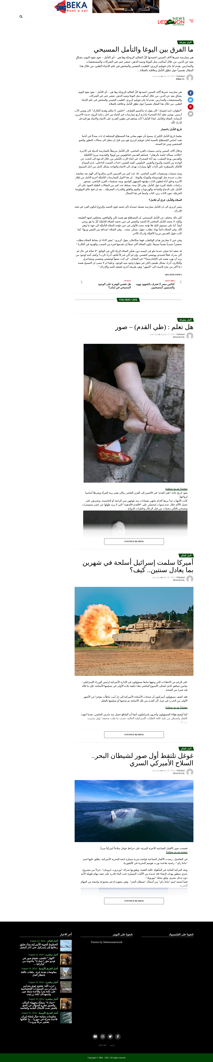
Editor (179, 79)
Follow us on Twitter (176, 488)
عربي (112, 1045)
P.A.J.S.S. (177, 337)
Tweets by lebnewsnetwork (106, 942)
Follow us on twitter (176, 852)
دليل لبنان (102, 1045)
